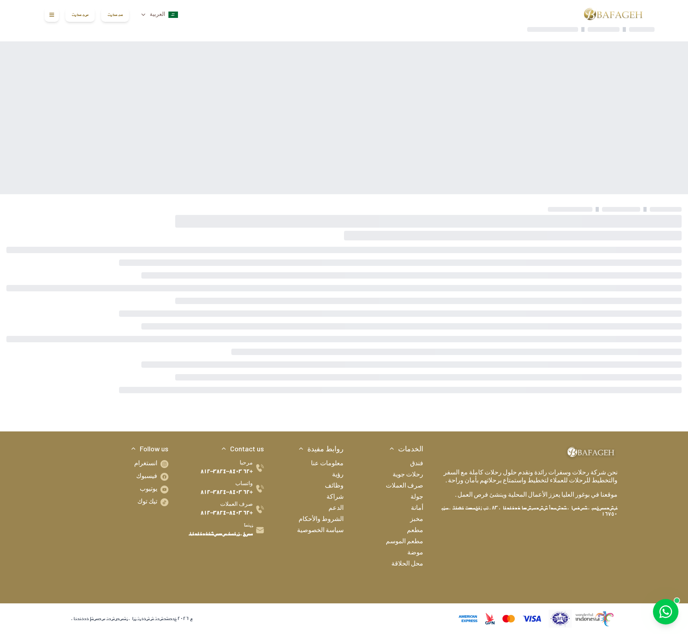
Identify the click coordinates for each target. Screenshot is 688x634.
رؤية (338, 475)
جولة (416, 497)
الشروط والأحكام (321, 520)
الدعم (336, 508)
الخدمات (410, 448)
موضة (415, 553)
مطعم (415, 531)
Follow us (154, 448)
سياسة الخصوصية (320, 531)
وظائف (334, 486)
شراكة (335, 497)
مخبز (416, 520)
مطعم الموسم (404, 542)
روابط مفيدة (325, 448)
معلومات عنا (327, 464)
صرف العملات (404, 486)
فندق (416, 464)
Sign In (115, 15)
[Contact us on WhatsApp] (665, 611)
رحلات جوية (408, 475)
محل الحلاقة (407, 564)
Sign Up (80, 15)
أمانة (417, 508)
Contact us (247, 448)
